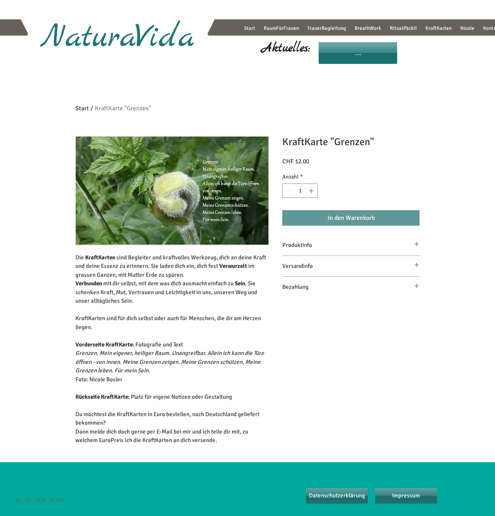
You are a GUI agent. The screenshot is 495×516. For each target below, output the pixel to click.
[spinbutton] (300, 190)
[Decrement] (288, 190)
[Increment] (312, 190)
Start (82, 108)
